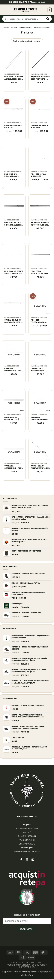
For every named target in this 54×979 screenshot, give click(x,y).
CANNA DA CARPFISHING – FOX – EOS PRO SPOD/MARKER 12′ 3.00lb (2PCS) (13, 480)
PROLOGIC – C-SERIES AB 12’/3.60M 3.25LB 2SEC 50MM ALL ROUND (13, 91)
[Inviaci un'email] (32, 872)
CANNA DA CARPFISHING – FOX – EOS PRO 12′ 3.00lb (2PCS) (40, 431)
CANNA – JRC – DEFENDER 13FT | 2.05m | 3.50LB (38, 383)
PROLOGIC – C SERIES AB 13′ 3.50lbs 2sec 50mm (13, 285)
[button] (4, 23)
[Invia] (48, 32)
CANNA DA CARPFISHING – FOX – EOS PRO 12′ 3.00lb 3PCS (13, 383)
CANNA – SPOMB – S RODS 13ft (39, 139)
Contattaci (36, 976)
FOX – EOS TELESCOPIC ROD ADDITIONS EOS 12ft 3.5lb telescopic (40, 334)
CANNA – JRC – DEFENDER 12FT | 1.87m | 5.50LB (11, 431)
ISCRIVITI (26, 942)
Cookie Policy (39, 978)
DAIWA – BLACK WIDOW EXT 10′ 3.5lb (40, 480)
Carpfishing (25, 40)
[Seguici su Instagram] (27, 872)
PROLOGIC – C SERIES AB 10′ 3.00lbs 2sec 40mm (40, 237)
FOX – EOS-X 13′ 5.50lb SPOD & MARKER (11, 188)
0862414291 (39, 15)
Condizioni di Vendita (18, 978)
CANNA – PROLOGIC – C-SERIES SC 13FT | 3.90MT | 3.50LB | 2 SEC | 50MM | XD (13, 334)
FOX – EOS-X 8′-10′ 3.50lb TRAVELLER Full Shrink (13, 237)
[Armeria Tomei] (25, 23)
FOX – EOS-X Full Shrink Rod (38, 188)
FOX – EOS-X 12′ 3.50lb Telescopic (40, 285)
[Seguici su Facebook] (21, 872)
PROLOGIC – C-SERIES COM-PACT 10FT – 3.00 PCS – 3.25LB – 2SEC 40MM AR (40, 91)
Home (6, 40)
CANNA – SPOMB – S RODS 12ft (13, 139)
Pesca (14, 40)
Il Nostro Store (19, 976)
